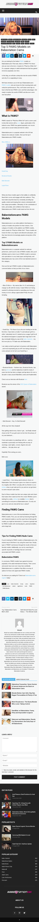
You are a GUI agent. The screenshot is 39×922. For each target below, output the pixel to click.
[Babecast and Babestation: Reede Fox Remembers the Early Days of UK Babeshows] (6, 721)
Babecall (10, 39)
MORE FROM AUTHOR (22, 679)
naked (13, 586)
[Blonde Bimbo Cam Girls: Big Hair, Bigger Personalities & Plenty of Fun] (6, 695)
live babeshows (6, 586)
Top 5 (22, 43)
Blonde (29, 39)
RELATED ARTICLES (8, 679)
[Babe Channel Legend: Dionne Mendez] (6, 828)
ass (8, 584)
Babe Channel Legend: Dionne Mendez (23, 826)
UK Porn (32, 43)
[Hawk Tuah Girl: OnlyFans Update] (6, 846)
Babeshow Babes (17, 39)
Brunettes (3, 41)
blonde (27, 499)
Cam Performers (10, 41)
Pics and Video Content (6, 43)
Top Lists (27, 43)
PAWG (22, 41)
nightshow (20, 586)
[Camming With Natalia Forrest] (6, 837)
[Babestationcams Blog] (19, 4)
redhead (15, 499)
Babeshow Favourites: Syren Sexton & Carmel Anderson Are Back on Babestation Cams (24, 686)
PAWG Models (6, 588)
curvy (19, 123)
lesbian (4, 487)
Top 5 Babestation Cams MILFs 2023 (9, 611)
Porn (14, 43)
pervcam (8, 370)
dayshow (32, 584)
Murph (4, 53)
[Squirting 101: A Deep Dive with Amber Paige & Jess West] (6, 805)
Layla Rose (17, 41)
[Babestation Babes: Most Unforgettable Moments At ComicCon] (6, 814)
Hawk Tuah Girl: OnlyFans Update (22, 844)
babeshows (24, 39)
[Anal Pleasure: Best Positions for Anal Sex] (6, 796)
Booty (33, 39)
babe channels (28, 339)
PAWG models (6, 85)
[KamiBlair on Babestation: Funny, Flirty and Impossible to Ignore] (6, 713)
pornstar (18, 43)
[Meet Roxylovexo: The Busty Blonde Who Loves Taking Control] (6, 704)
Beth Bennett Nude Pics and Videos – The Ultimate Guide (28, 611)
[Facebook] (14, 913)
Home (2, 37)
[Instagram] (19, 913)
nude (26, 586)
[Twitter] (24, 913)
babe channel (9, 37)
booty (21, 584)
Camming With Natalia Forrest (21, 835)
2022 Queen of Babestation (28, 384)
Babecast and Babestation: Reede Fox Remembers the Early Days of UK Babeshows (23, 721)
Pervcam (27, 41)
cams (26, 584)
